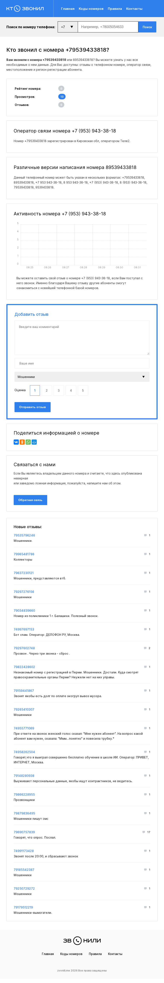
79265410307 (24, 709)
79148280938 (24, 775)
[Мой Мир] (34, 442)
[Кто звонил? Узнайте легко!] (30, 8)
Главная (68, 9)
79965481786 (24, 554)
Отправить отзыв (32, 407)
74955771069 (24, 728)
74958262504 (24, 752)
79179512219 (23, 907)
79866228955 (24, 794)
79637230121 (24, 573)
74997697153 (24, 629)
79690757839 (24, 832)
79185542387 (24, 869)
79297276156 (24, 592)
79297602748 (24, 648)
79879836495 (24, 813)
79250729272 (24, 888)
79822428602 (24, 667)
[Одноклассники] (22, 442)
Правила (115, 9)
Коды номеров (91, 9)
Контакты (134, 9)
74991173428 (24, 851)
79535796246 (24, 535)
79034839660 (24, 610)
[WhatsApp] (28, 442)
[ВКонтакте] (16, 442)
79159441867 (24, 690)
